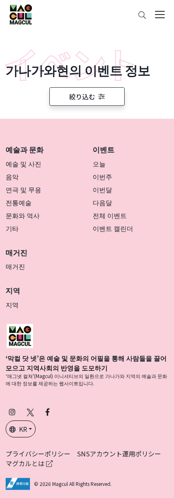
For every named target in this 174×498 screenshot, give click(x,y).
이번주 (102, 176)
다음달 (102, 202)
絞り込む (82, 96)
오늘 (99, 163)
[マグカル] (20, 335)
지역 (12, 304)
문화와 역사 (23, 215)
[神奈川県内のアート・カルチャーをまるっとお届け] (20, 14)
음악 (12, 176)
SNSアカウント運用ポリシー (119, 453)
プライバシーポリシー (38, 453)
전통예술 (19, 202)
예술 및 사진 (23, 163)
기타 (12, 228)
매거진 (15, 266)
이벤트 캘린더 (113, 228)
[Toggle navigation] (160, 14)
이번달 (102, 189)
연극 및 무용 (23, 189)
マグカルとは (26, 463)
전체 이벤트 (110, 215)
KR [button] (23, 429)
